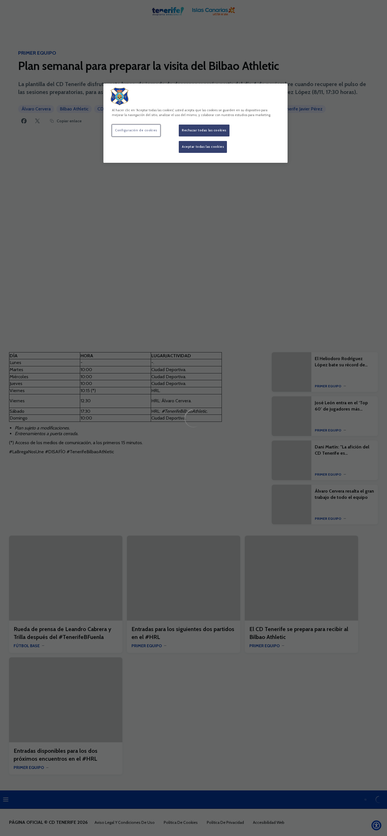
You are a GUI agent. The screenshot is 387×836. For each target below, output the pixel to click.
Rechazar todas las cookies (204, 130)
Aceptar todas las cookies (203, 147)
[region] (195, 123)
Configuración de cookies (136, 130)
